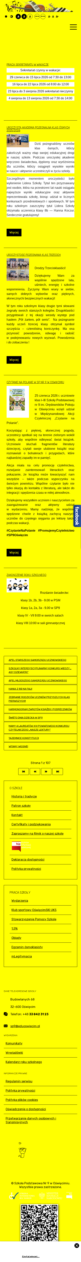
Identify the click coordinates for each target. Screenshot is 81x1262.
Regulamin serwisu (19, 1081)
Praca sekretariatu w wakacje (28, 64)
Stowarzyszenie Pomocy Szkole (33, 919)
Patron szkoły (21, 806)
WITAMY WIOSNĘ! (18, 746)
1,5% (14, 928)
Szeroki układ (43, 16)
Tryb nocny (12, 16)
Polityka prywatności (26, 869)
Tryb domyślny (6, 16)
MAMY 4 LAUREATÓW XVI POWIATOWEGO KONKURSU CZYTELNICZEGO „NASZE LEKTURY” (39, 727)
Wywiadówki (14, 1052)
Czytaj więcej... (31, 1256)
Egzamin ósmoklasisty (27, 947)
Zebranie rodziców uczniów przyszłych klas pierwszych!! (39, 699)
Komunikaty (14, 1043)
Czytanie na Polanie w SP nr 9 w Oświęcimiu (35, 382)
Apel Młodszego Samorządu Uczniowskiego (38, 680)
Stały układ (37, 16)
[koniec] (57, 771)
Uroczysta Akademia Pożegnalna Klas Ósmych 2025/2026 (38, 129)
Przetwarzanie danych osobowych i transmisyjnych (31, 1120)
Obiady (16, 938)
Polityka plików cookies (22, 1100)
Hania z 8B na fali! (20, 688)
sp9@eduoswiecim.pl (25, 1026)
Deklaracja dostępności (27, 859)
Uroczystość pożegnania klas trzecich (34, 255)
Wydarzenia (19, 900)
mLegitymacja (21, 956)
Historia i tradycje (24, 796)
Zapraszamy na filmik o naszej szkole (37, 833)
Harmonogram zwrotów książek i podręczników (40, 709)
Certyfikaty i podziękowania (31, 824)
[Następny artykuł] (46, 771)
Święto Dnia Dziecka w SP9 (26, 717)
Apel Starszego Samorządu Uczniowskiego (37, 659)
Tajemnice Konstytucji (24, 737)
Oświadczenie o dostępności (26, 1109)
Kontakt (17, 815)
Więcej (14, 232)
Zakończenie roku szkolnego (26, 575)
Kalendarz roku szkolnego (24, 1062)
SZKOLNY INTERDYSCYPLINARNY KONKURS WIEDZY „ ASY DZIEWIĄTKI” (40, 670)
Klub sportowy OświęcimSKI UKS (34, 910)
